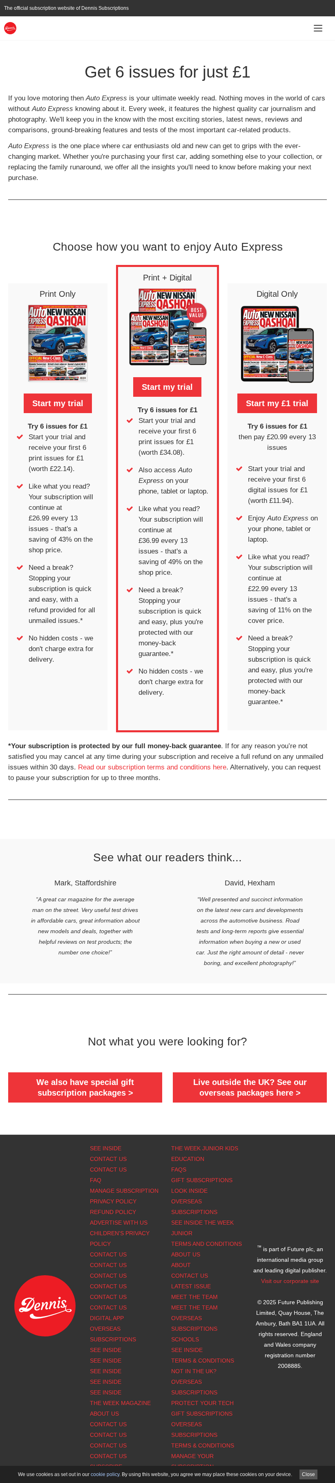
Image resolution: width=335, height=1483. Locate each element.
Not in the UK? (194, 1371)
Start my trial (57, 403)
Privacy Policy (113, 1201)
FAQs (178, 1169)
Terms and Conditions (206, 1244)
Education (187, 1159)
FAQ (95, 1180)
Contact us (108, 1307)
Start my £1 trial (277, 403)
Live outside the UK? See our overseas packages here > (250, 1087)
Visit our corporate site (290, 1281)
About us (104, 1413)
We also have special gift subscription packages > (85, 1087)
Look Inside (189, 1190)
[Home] (10, 27)
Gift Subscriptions (201, 1180)
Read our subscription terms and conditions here (152, 767)
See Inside (105, 1148)
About (181, 1265)
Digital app (107, 1318)
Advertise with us (118, 1222)
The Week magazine (120, 1403)
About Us (185, 1254)
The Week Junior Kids (204, 1148)
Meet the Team (194, 1297)
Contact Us (108, 1159)
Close (308, 1474)
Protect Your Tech (202, 1403)
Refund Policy (113, 1212)
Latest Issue (191, 1286)
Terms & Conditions (202, 1360)
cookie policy (105, 1474)
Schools (185, 1339)
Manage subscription (124, 1190)
